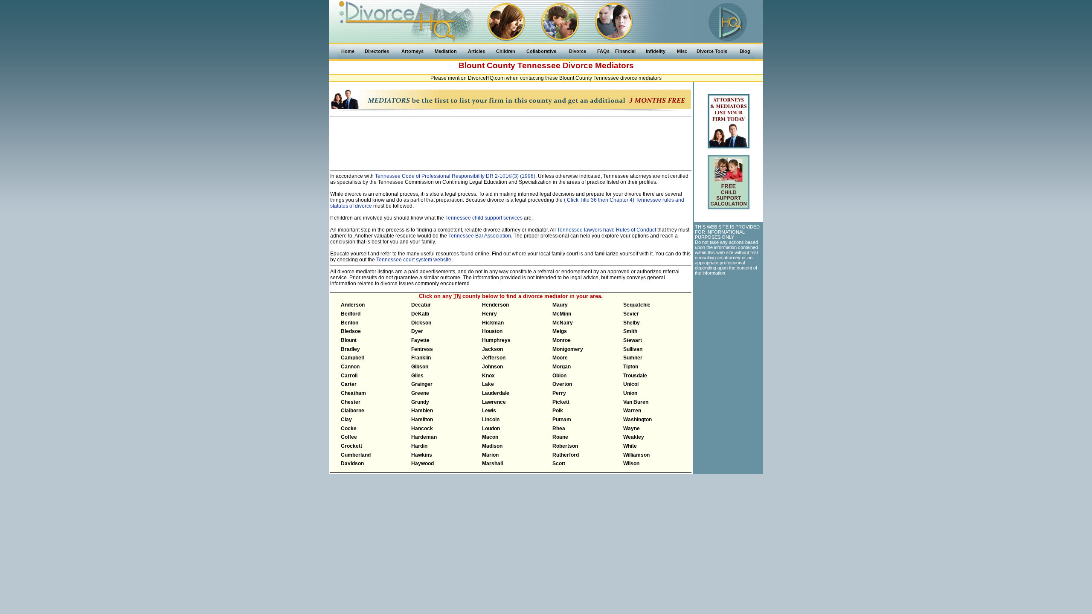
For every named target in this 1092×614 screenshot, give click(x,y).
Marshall (492, 463)
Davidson (352, 463)
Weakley (633, 437)
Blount (349, 340)
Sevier (631, 314)
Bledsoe (351, 331)
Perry (559, 393)
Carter (349, 384)
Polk (557, 411)
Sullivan (632, 349)
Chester (350, 402)
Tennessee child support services (484, 218)
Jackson (492, 349)
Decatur (421, 305)
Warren (632, 411)
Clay (346, 420)
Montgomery (567, 349)
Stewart (632, 340)
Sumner (632, 358)
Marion (490, 455)
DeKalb (420, 314)
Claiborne (352, 411)
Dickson (421, 323)
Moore (560, 358)
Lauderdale (495, 393)
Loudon (491, 429)
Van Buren (635, 402)
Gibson (419, 367)
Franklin (421, 358)
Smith (630, 331)
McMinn (561, 314)
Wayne (631, 429)
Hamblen (422, 411)
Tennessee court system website (413, 260)
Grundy (420, 402)
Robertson (565, 446)
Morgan (561, 367)
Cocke (349, 429)
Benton (349, 323)
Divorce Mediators (598, 65)
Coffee (349, 437)
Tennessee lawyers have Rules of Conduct (606, 230)
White (630, 446)
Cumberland (356, 455)
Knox (488, 376)
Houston (492, 331)
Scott (558, 463)
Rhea (558, 429)
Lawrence (494, 402)
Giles (417, 376)
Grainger (422, 384)
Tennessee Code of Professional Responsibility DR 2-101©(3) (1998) (454, 176)
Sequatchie (637, 305)
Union (630, 393)
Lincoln (491, 420)
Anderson (353, 305)
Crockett (351, 446)
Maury (560, 305)
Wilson (631, 463)
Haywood (422, 463)
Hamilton (422, 420)
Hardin (419, 446)
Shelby (631, 323)
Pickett (560, 402)
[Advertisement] (511, 140)
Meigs (559, 331)
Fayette (420, 340)
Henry (489, 314)
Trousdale (635, 376)
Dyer (417, 331)
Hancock (422, 429)
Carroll (349, 376)
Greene (420, 393)
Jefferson (493, 358)
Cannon (350, 367)
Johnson (492, 367)
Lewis (489, 411)
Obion (559, 376)
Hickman (493, 323)
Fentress (422, 349)
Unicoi (631, 384)
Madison (492, 446)
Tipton (630, 367)
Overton (562, 384)
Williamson (636, 455)
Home (347, 51)
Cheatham (353, 393)
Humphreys (496, 340)
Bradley (350, 349)
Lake (488, 384)
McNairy (562, 323)
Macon (490, 437)
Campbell (352, 358)
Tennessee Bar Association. (480, 236)
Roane (560, 437)
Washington (637, 420)
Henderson (495, 305)
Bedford (350, 314)
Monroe (561, 340)
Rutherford (565, 455)
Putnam (561, 420)
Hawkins (421, 455)
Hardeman (424, 437)
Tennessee (539, 65)
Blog (745, 51)
